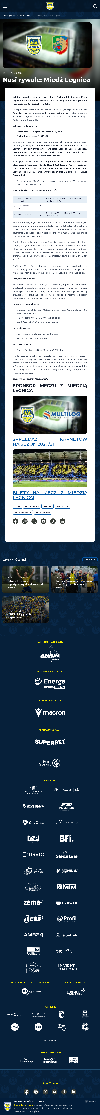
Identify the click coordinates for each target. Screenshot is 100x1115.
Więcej (88, 560)
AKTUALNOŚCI (26, 16)
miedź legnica (43, 512)
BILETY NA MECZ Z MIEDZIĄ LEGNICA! (50, 495)
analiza (47, 506)
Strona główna (8, 16)
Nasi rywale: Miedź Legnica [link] (48, 16)
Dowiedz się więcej (23, 1105)
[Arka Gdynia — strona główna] (50, 6)
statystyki (62, 506)
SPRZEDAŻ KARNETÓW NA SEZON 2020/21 (50, 441)
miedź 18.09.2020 (23, 512)
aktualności (32, 506)
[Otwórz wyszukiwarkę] (95, 6)
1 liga (17, 506)
